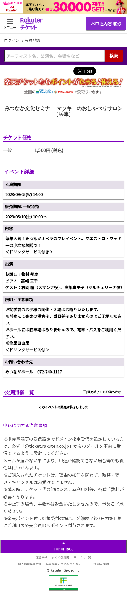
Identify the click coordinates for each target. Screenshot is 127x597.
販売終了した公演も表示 (104, 391)
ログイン (12, 40)
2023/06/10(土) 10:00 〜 (26, 216)
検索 (113, 56)
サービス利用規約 (97, 564)
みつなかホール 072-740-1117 (33, 372)
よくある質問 (60, 557)
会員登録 (32, 40)
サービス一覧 (82, 557)
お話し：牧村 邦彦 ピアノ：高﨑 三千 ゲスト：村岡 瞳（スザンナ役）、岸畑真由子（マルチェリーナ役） (64, 280)
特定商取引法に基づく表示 (63, 564)
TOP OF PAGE (63, 549)
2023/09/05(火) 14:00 (24, 194)
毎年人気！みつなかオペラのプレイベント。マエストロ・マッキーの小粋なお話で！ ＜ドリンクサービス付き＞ (63, 245)
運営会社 (41, 557)
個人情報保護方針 (30, 564)
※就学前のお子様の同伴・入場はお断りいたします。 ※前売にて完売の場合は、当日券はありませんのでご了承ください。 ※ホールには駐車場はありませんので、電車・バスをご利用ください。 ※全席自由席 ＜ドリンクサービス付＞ (63, 330)
